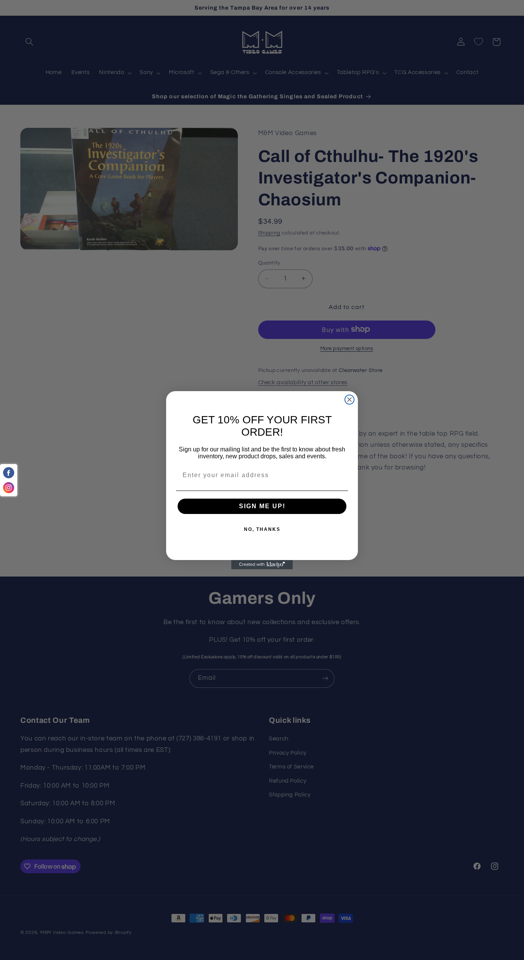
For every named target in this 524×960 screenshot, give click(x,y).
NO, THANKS (262, 529)
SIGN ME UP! (262, 506)
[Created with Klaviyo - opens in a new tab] (262, 564)
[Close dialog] (349, 399)
